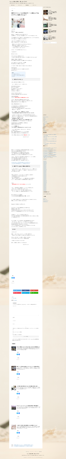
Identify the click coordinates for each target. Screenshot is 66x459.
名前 (14, 317)
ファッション (45, 121)
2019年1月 (44, 179)
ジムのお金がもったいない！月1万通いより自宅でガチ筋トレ (52, 25)
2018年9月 (44, 183)
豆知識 (15, 298)
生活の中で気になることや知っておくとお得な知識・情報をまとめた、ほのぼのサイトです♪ (33, 455)
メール (14, 320)
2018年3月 (44, 190)
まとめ (14, 76)
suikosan (15, 300)
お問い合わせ (13, 5)
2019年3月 (44, 177)
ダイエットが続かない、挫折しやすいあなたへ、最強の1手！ (52, 38)
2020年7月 (44, 165)
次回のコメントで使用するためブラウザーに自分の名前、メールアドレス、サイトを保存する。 (26, 329)
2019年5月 (44, 175)
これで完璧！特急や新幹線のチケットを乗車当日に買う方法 (20, 163)
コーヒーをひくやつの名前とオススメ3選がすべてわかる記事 (52, 12)
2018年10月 (45, 182)
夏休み (44, 124)
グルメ (44, 120)
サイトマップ (20, 5)
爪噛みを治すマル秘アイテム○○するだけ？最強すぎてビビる (52, 19)
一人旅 (13, 298)
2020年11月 (45, 162)
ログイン (44, 198)
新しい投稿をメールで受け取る (17, 334)
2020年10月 (45, 163)
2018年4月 (44, 189)
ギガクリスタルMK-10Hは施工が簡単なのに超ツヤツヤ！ (52, 31)
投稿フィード (45, 199)
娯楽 (44, 125)
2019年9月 (44, 170)
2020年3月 (44, 168)
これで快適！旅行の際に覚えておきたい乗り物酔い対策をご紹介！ (27, 386)
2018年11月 (45, 181)
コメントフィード (45, 200)
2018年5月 (44, 188)
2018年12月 (45, 180)
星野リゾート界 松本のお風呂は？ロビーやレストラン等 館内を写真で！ (28, 366)
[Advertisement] (26, 143)
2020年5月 (44, 166)
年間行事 (44, 126)
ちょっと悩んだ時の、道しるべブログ (18, 1)
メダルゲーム (45, 122)
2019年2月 (44, 178)
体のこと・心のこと (46, 123)
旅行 (44, 128)
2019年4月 (44, 176)
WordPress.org (45, 201)
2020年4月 (44, 167)
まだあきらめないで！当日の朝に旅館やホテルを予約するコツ (20, 162)
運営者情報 (27, 5)
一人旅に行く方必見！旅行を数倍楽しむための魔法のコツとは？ (27, 425)
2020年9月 (44, 164)
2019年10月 (45, 169)
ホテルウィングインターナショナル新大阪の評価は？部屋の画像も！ (28, 405)
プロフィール (34, 5)
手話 (44, 127)
